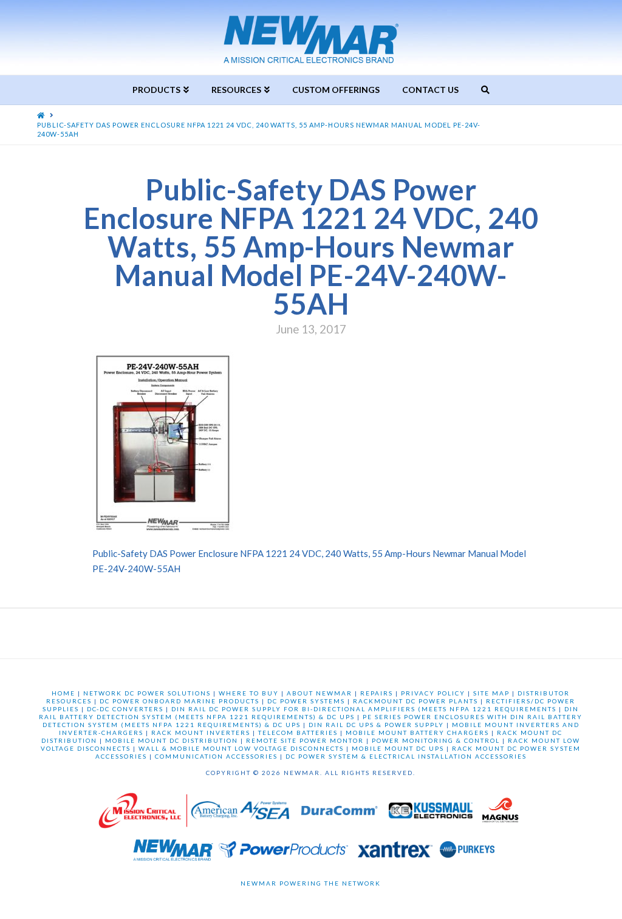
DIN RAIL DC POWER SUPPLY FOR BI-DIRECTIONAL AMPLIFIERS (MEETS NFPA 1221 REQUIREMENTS (363, 708)
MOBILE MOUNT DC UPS (398, 748)
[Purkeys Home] (467, 852)
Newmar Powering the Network (311, 883)
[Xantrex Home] (395, 852)
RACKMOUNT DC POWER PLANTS (415, 701)
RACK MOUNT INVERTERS (200, 732)
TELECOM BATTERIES (298, 732)
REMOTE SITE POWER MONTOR (305, 740)
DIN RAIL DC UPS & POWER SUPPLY (376, 724)
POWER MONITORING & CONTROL (436, 740)
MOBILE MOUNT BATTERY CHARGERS (417, 732)
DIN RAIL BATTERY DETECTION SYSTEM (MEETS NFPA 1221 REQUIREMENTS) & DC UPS (309, 712)
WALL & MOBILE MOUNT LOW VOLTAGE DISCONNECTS (241, 748)
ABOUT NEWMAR (319, 693)
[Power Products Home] (283, 852)
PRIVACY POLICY (433, 693)
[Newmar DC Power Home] (173, 852)
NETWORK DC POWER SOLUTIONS (147, 693)
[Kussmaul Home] (432, 814)
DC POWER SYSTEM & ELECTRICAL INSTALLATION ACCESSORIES (406, 756)
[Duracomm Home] (341, 814)
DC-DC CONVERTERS (125, 708)
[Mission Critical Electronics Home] (142, 814)
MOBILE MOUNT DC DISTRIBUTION (171, 740)
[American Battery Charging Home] (214, 814)
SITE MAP (491, 693)
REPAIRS (376, 693)
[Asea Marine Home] (264, 814)
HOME (63, 693)
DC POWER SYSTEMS (306, 701)
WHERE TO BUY (249, 693)
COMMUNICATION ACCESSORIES (216, 756)
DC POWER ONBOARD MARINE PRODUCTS (179, 701)
